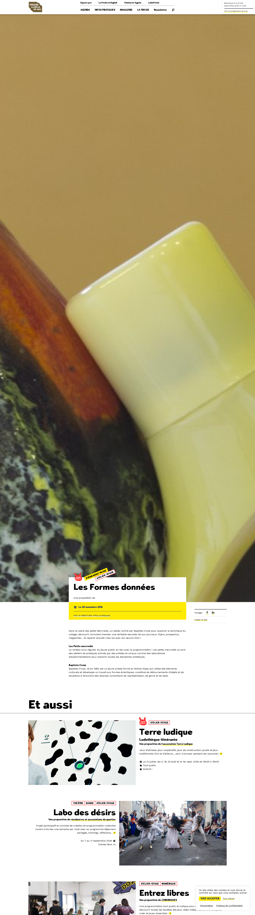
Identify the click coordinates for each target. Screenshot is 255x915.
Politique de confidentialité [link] (229, 905)
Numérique (169, 883)
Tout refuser (229, 898)
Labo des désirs (84, 813)
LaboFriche (153, 2)
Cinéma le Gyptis (132, 2)
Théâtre (78, 803)
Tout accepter (209, 898)
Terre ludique (166, 732)
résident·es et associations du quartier (93, 819)
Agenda (85, 9)
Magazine (126, 9)
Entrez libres (164, 893)
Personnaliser (206, 905)
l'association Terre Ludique (177, 743)
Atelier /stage (105, 575)
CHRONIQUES (169, 900)
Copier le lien (200, 619)
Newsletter (160, 9)
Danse (90, 803)
